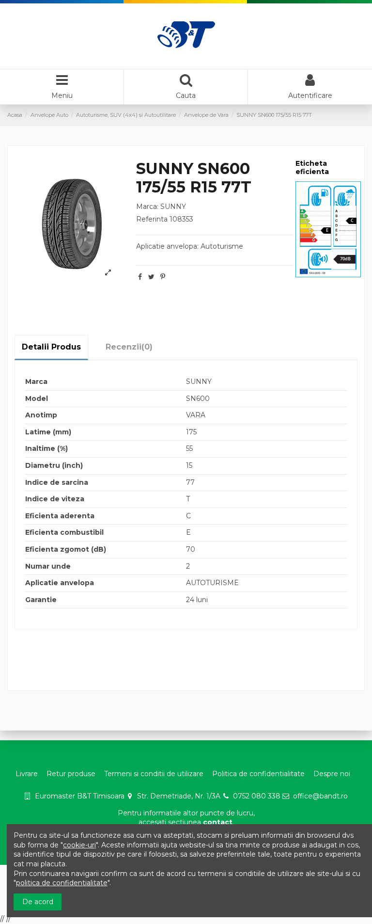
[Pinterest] (162, 276)
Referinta (152, 219)
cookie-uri (79, 845)
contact (217, 822)
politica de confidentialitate (62, 882)
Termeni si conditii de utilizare (153, 773)
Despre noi (331, 773)
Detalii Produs (51, 346)
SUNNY (173, 206)
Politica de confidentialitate (258, 773)
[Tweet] (151, 276)
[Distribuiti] (140, 276)
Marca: (147, 206)
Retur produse (70, 773)
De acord (37, 901)
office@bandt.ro (320, 796)
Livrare (27, 773)
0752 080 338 (256, 796)
